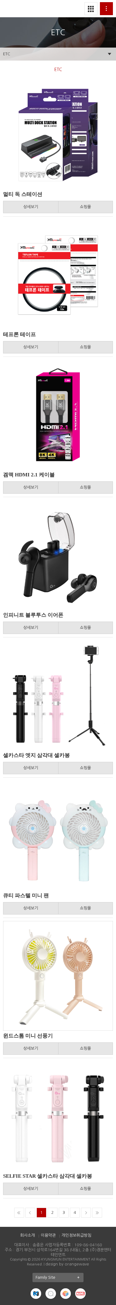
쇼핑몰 (85, 207)
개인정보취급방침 (76, 1235)
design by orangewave (67, 1264)
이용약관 (48, 1235)
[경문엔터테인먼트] (36, 1293)
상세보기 (30, 207)
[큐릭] (50, 1293)
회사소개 (27, 1235)
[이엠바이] (65, 1293)
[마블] (80, 1293)
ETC (6, 54)
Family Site (45, 1277)
